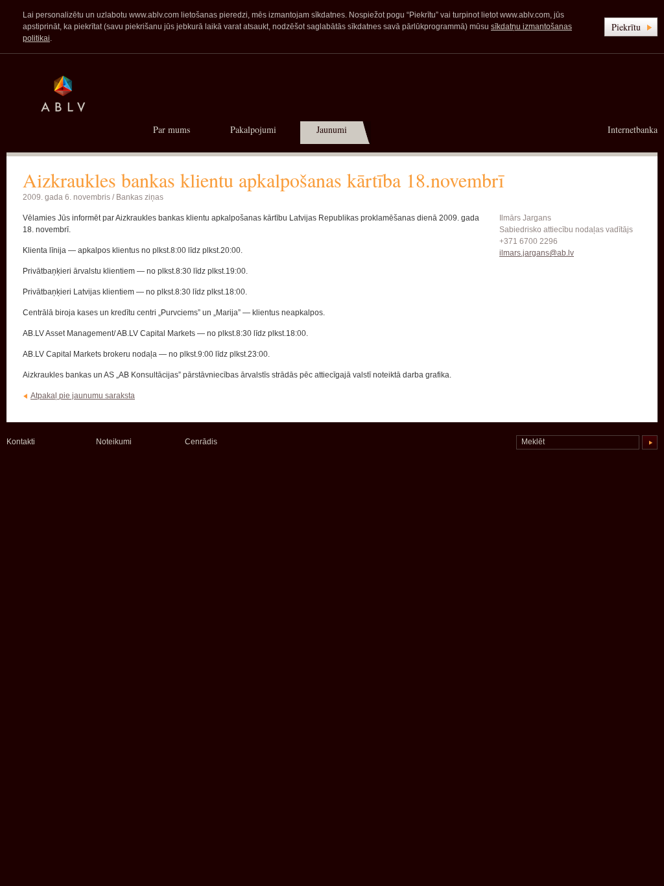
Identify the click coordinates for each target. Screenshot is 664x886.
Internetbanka (633, 129)
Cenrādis (201, 441)
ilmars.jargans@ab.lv (536, 252)
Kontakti (20, 441)
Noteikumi (114, 441)
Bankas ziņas (139, 197)
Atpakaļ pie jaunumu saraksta (82, 395)
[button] (631, 27)
